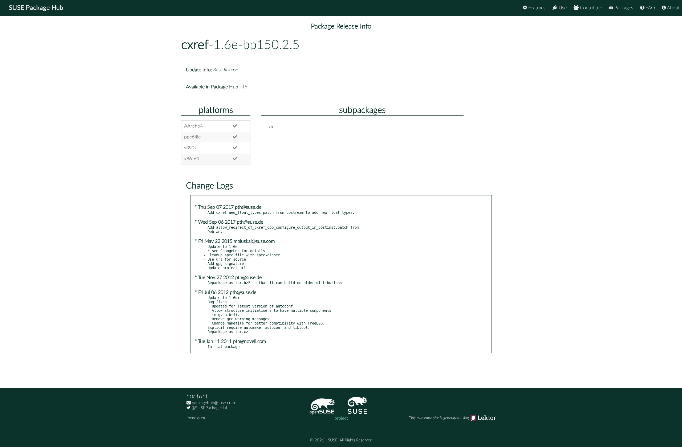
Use (562, 8)
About (673, 8)
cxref (195, 45)
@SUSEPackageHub (209, 408)
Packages (623, 8)
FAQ (649, 8)
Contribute (590, 8)
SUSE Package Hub (36, 8)
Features (536, 8)
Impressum (195, 418)
